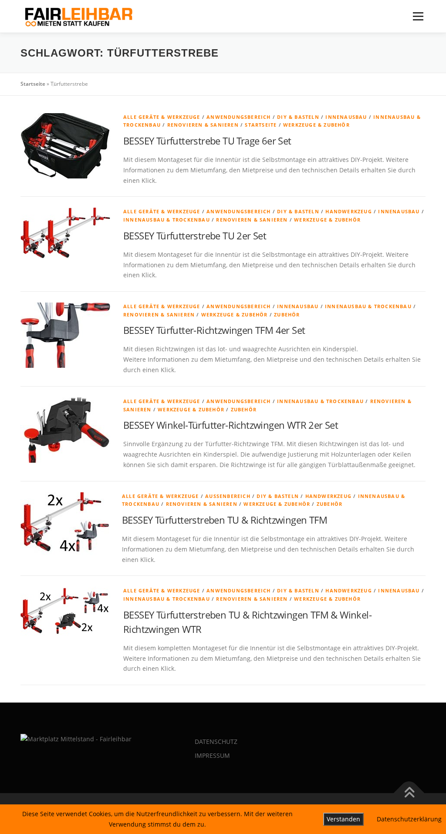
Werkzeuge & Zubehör (316, 124)
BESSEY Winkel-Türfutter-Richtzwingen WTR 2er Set (230, 424)
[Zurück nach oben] (409, 792)
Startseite (32, 83)
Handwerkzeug (348, 211)
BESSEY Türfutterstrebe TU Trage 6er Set (207, 140)
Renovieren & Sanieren (203, 124)
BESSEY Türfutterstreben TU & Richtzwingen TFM (224, 519)
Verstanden (343, 819)
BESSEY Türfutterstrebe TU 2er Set (194, 235)
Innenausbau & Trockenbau (166, 219)
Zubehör (287, 314)
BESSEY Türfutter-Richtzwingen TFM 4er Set (214, 329)
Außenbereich (227, 496)
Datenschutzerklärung (409, 819)
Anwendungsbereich (238, 117)
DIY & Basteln (298, 117)
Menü (418, 16)
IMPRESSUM (212, 755)
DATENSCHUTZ (216, 741)
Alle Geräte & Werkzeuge (161, 117)
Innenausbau (346, 117)
